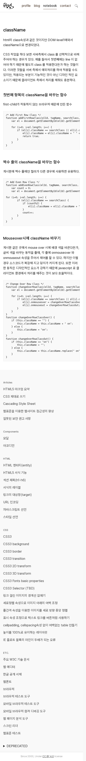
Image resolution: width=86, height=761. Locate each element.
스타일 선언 (10, 517)
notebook (50, 6)
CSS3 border (12, 551)
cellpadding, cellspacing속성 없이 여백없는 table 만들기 (40, 625)
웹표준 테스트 (12, 733)
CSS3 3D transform (17, 573)
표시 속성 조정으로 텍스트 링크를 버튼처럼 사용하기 (36, 618)
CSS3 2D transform (17, 566)
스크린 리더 (10, 726)
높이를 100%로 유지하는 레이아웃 (25, 632)
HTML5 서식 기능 (15, 473)
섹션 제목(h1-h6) (14, 480)
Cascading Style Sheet (19, 404)
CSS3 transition (14, 559)
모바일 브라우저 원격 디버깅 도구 (24, 711)
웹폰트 (7, 682)
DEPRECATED (17, 746)
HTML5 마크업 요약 (16, 389)
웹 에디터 (9, 667)
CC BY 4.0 (48, 756)
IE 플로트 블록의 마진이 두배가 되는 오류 (29, 640)
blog (37, 6)
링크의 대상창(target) (17, 495)
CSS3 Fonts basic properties (23, 581)
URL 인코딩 (10, 502)
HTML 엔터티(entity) (17, 465)
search (76, 5)
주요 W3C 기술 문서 (16, 659)
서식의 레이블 (12, 487)
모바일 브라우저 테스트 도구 (21, 704)
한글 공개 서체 (12, 674)
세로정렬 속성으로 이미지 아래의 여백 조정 (30, 603)
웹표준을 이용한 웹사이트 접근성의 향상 (28, 411)
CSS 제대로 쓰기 (14, 396)
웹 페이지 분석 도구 (15, 719)
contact (65, 6)
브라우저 (8, 689)
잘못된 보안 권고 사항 (17, 418)
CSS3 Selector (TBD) (19, 588)
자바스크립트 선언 (14, 509)
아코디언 (8, 446)
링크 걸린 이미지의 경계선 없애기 (24, 595)
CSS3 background (16, 544)
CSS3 (7, 537)
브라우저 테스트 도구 (16, 696)
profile (26, 6)
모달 (6, 438)
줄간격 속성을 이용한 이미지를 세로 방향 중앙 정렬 (35, 610)
